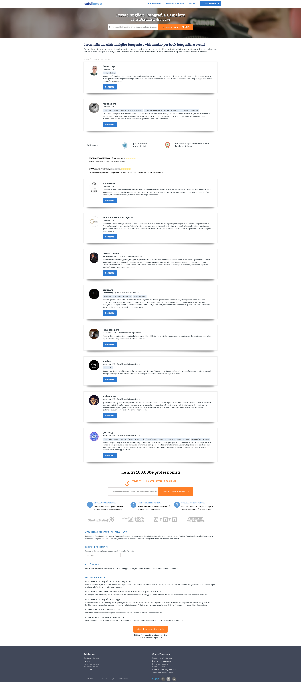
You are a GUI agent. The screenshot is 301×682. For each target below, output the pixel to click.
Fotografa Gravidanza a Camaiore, (131, 539)
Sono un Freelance (175, 3)
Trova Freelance (211, 3)
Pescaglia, (133, 568)
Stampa (86, 661)
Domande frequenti (160, 664)
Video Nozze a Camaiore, (113, 536)
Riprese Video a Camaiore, (133, 536)
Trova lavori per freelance (162, 672)
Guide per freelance (160, 667)
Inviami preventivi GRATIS (176, 491)
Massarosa (107, 332)
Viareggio (107, 364)
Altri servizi (175, 539)
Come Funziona (153, 3)
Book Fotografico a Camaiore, (155, 536)
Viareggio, (125, 568)
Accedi (192, 3)
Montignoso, (158, 568)
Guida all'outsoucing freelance (164, 669)
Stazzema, (117, 568)
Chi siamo (87, 658)
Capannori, (98, 551)
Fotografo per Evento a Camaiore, (180, 536)
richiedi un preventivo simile (150, 629)
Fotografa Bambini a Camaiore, (157, 539)
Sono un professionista (161, 661)
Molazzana (175, 568)
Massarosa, (112, 551)
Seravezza (107, 292)
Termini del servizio (91, 664)
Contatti (96, 658)
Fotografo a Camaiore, (94, 536)
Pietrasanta (108, 256)
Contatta (109, 86)
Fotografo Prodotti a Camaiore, (106, 539)
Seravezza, (99, 568)
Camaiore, (89, 551)
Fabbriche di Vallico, (145, 568)
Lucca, (105, 551)
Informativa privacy (90, 667)
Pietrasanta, (122, 551)
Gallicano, (167, 568)
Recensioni (87, 669)
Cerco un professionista (162, 658)
